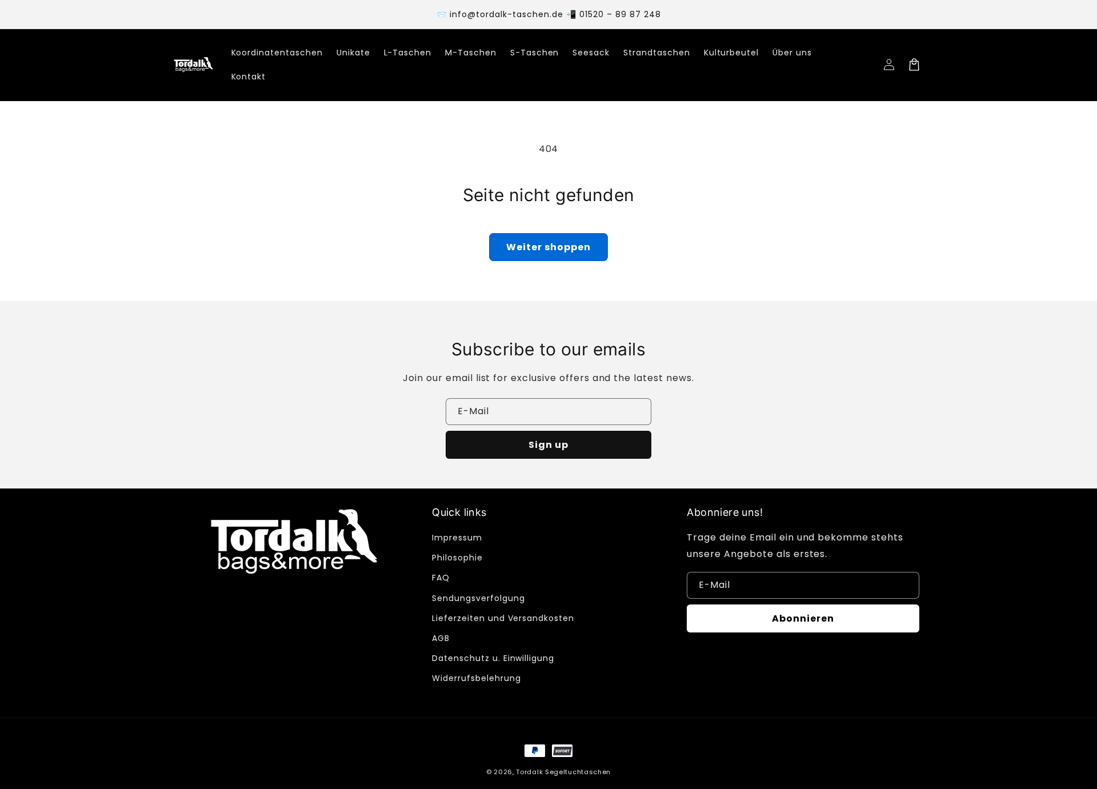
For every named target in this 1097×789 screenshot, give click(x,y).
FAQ (441, 577)
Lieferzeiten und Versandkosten (503, 618)
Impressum (457, 537)
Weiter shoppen (548, 247)
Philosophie (457, 557)
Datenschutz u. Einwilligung (493, 658)
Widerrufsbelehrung (476, 678)
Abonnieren (803, 618)
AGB (441, 638)
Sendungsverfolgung (478, 598)
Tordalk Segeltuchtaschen (563, 771)
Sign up (548, 444)
